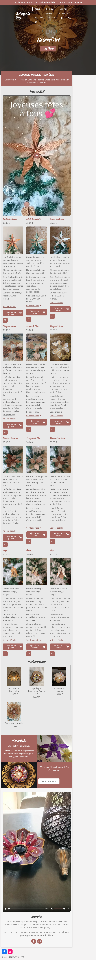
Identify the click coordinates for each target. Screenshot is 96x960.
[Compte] (61, 17)
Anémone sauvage (59, 689)
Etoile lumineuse (10, 218)
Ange (5, 550)
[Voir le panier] (36, 22)
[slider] (26, 909)
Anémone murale (14, 723)
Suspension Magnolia (14, 689)
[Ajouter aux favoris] (5, 320)
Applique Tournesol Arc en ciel (37, 691)
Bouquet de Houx (10, 438)
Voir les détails (9, 306)
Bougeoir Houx (9, 326)
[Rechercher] (69, 17)
